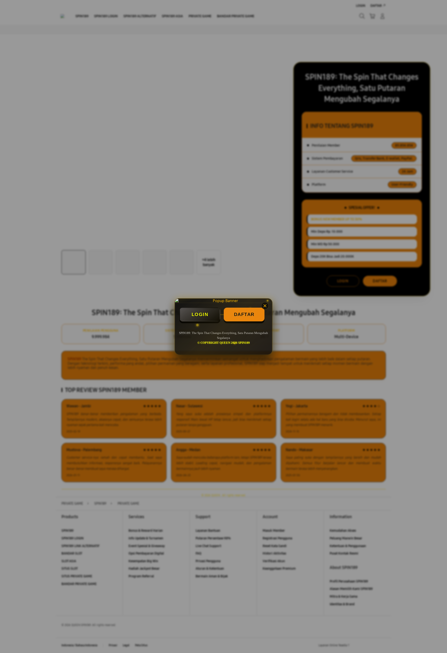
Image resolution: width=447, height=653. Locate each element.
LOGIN (200, 314)
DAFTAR (244, 314)
